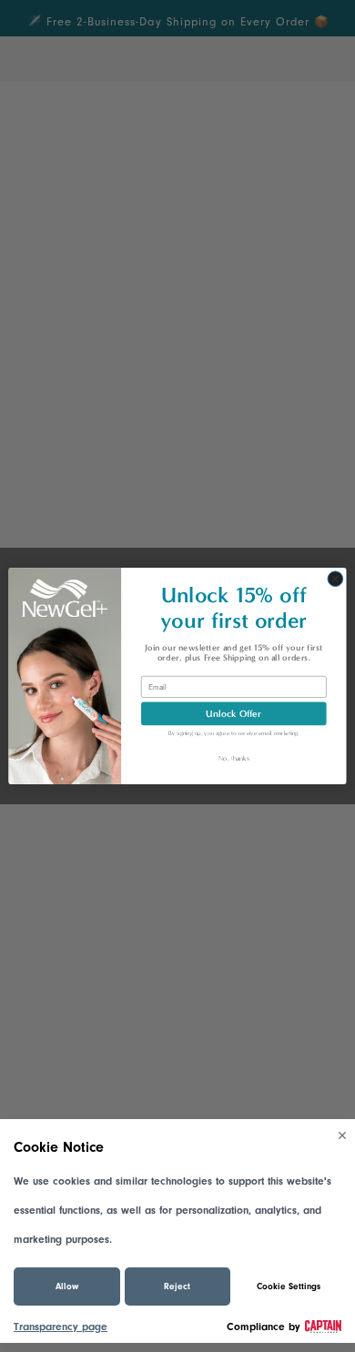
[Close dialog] (335, 579)
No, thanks (233, 757)
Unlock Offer (233, 713)
